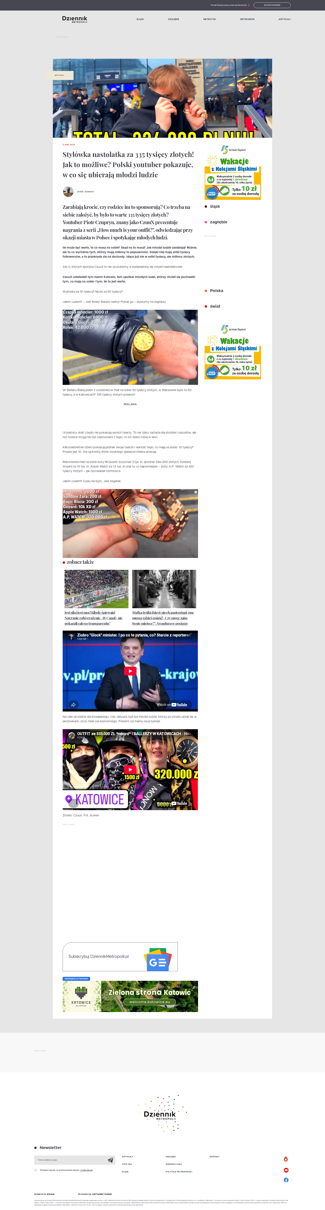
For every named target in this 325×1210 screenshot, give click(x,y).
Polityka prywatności (179, 1172)
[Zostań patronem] (286, 1159)
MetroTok (210, 19)
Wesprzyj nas (174, 1164)
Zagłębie (173, 19)
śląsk (214, 207)
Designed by (40, 1194)
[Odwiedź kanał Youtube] (286, 1170)
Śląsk (140, 19)
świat (214, 306)
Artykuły (285, 19)
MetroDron (247, 19)
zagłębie (218, 222)
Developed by (85, 1194)
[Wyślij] (110, 1160)
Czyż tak (127, 1164)
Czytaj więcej (86, 1170)
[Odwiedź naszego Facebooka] (286, 1180)
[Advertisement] (124, 48)
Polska (216, 291)
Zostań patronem (272, 5)
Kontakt (214, 1157)
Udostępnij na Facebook (76, 979)
